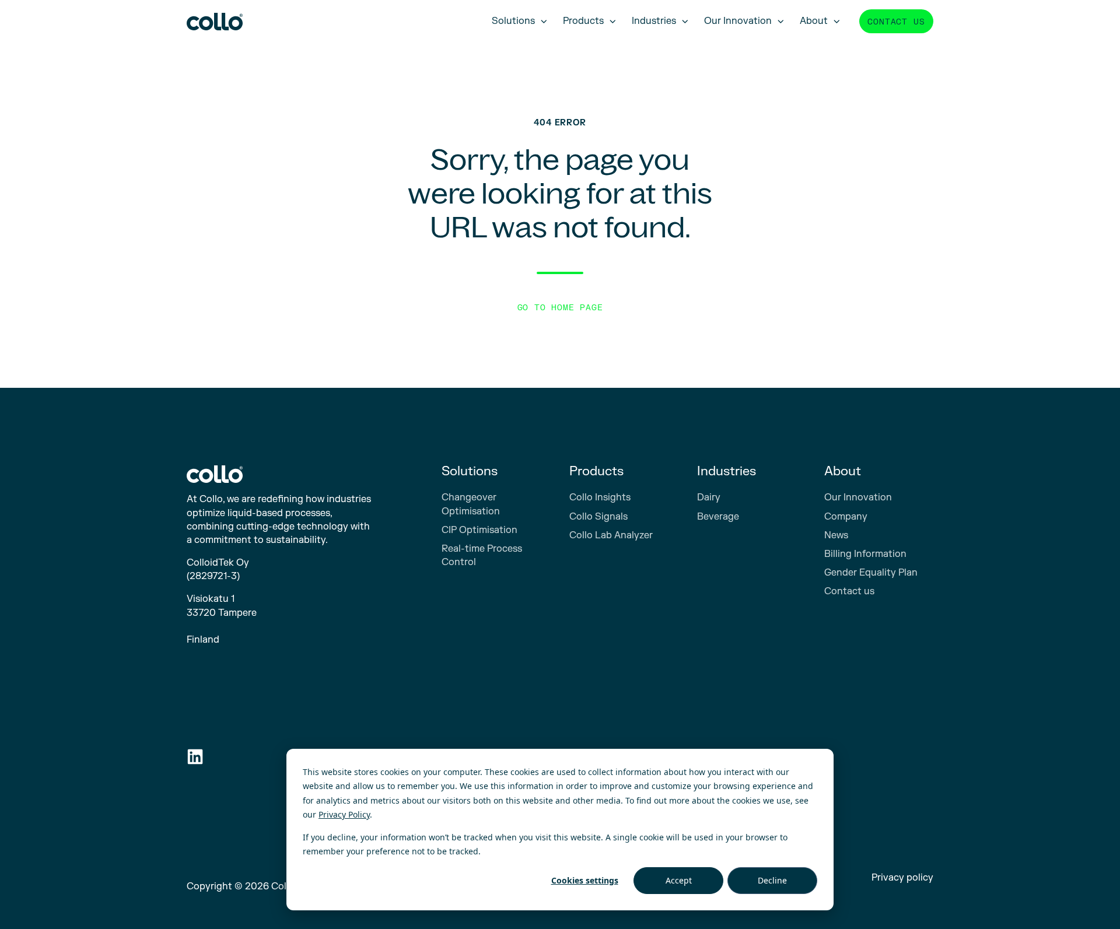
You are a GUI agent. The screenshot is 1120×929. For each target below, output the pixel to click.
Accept (679, 880)
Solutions (513, 21)
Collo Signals (598, 517)
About (814, 21)
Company (845, 517)
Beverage (718, 517)
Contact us (896, 22)
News (836, 535)
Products (583, 21)
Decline (772, 880)
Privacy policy (902, 878)
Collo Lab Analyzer (611, 535)
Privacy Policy (344, 814)
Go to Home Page (560, 308)
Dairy (708, 497)
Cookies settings (584, 880)
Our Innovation (738, 21)
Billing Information (865, 554)
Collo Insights (600, 497)
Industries (654, 21)
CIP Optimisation (479, 530)
